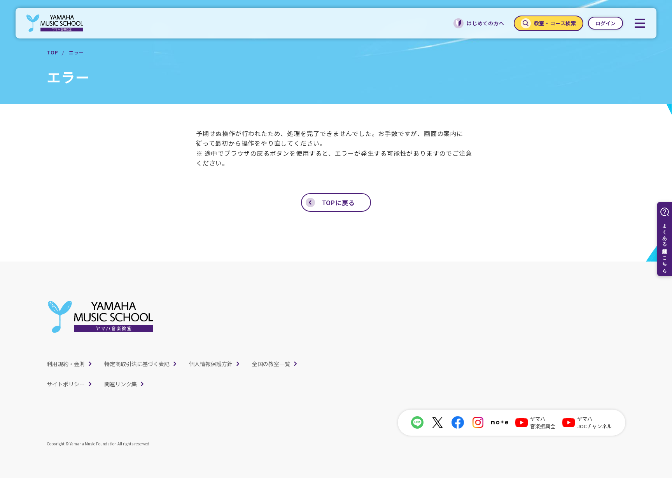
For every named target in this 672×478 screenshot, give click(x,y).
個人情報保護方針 (211, 364)
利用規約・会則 (66, 364)
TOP (52, 52)
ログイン (605, 23)
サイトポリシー (66, 384)
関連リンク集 (120, 384)
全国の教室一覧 (271, 364)
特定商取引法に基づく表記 (137, 364)
